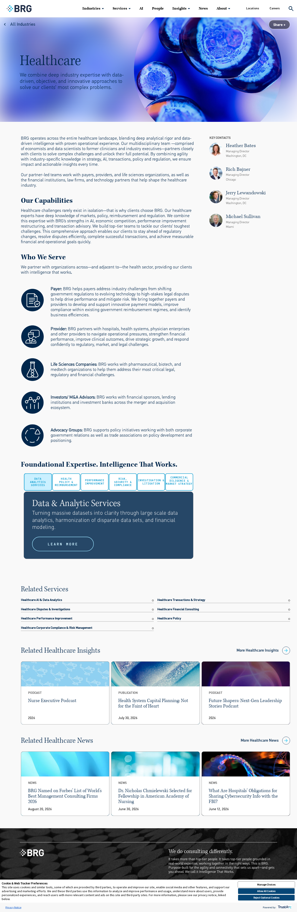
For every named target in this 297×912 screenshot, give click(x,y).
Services (120, 8)
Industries (91, 8)
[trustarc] (284, 907)
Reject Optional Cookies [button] (266, 897)
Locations (252, 8)
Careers (275, 8)
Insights (179, 8)
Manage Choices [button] (266, 884)
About (222, 8)
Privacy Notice (13, 907)
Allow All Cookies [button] (266, 891)
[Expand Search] (291, 8)
